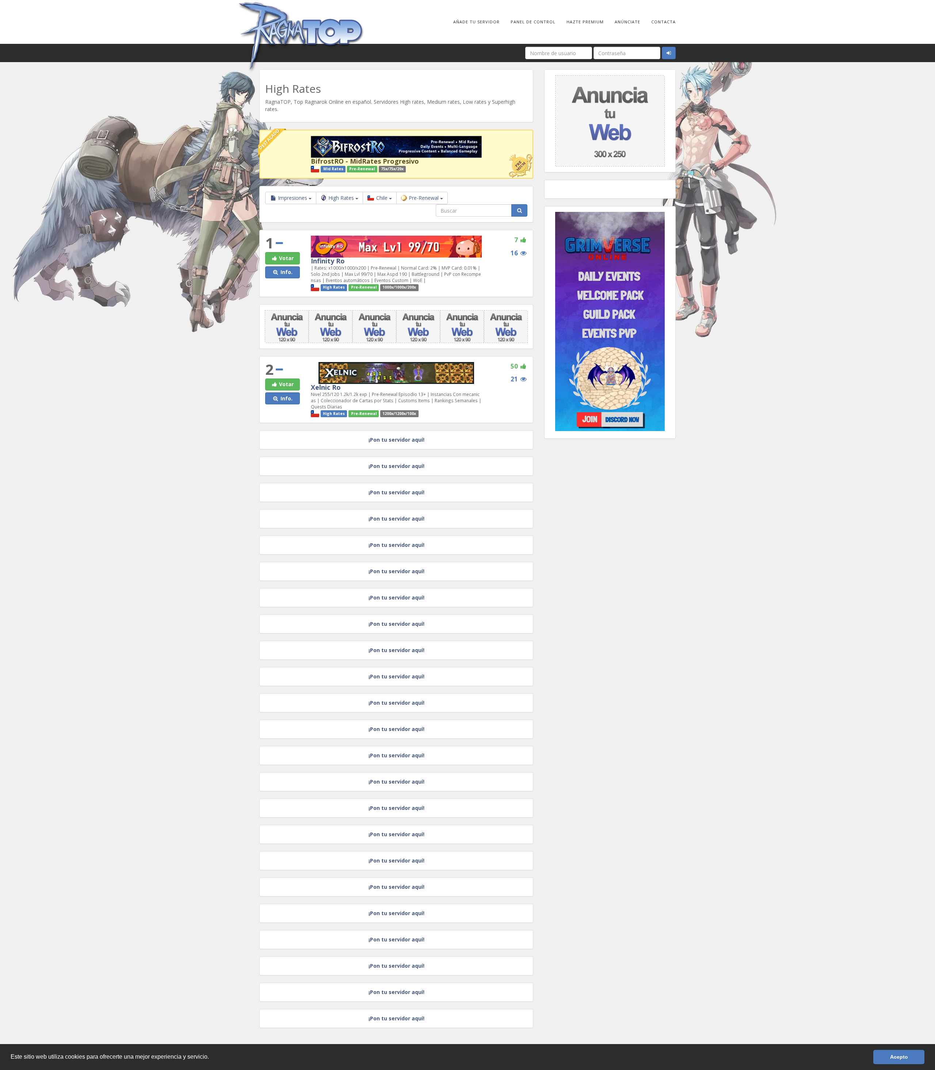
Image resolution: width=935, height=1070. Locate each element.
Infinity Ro (328, 260)
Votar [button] (286, 258)
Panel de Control (533, 21)
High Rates (341, 197)
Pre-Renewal (424, 197)
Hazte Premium (585, 21)
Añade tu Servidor (476, 21)
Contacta (663, 21)
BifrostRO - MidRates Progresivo (365, 161)
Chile (382, 197)
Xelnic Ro (326, 387)
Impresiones (292, 197)
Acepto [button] (899, 1057)
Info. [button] (286, 272)
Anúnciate (627, 21)
